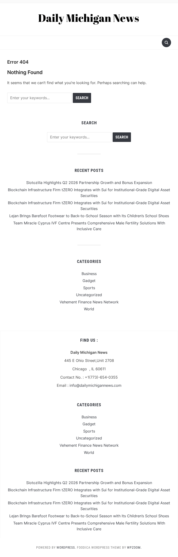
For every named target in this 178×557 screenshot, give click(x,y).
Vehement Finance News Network (89, 302)
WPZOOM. (134, 547)
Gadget (89, 280)
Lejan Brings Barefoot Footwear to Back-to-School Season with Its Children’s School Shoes (89, 215)
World (89, 309)
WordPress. (66, 547)
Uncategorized (89, 294)
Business (89, 273)
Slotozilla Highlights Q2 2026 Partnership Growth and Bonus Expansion (89, 182)
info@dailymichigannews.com (95, 385)
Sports (89, 287)
